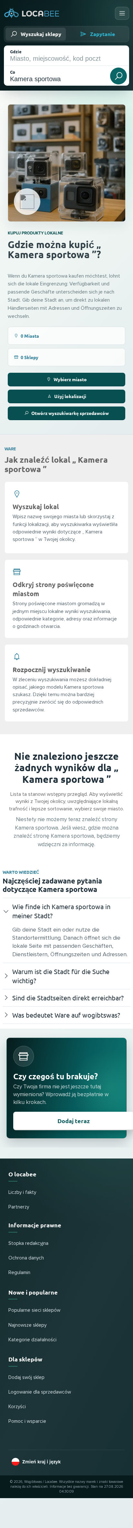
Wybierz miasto (70, 379)
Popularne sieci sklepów (34, 1310)
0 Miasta (30, 336)
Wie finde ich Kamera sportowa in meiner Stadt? (61, 911)
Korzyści (17, 1406)
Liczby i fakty (22, 1192)
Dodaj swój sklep (26, 1377)
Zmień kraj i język (41, 1462)
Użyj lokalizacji (70, 396)
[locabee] (32, 13)
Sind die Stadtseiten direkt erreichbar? (68, 998)
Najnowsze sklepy (27, 1325)
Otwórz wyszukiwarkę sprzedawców (70, 413)
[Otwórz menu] (122, 13)
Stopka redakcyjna (28, 1243)
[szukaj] (118, 76)
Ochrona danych (26, 1258)
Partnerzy (18, 1207)
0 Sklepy (29, 357)
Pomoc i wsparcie (27, 1421)
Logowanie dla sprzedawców (39, 1392)
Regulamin (19, 1272)
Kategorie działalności (32, 1339)
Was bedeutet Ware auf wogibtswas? (66, 1015)
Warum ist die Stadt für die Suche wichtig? (60, 975)
